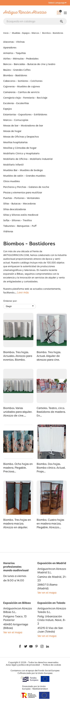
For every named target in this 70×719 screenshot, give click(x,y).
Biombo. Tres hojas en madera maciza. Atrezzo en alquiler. (17, 523)
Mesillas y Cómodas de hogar (19, 148)
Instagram (42, 646)
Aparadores (9, 47)
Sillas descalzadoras (14, 209)
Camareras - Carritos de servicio (21, 92)
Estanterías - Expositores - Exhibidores (25, 114)
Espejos (7, 108)
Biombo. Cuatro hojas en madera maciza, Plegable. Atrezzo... (50, 523)
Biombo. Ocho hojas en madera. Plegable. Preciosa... (18, 467)
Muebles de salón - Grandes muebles (24, 175)
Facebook (20, 646)
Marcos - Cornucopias (15, 120)
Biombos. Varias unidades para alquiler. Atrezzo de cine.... (17, 411)
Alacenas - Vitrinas (14, 41)
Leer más (23, 292)
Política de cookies (52, 664)
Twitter (25, 646)
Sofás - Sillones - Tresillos (17, 220)
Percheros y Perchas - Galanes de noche (26, 187)
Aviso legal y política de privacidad (23, 664)
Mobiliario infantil (13, 164)
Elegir (20, 306)
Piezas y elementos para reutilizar (22, 192)
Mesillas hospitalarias (15, 142)
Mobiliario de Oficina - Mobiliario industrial (28, 159)
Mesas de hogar (12, 131)
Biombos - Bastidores (15, 75)
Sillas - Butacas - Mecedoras (19, 203)
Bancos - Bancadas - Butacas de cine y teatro (29, 64)
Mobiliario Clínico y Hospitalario (21, 153)
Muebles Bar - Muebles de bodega (23, 170)
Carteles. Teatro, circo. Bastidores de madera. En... (51, 411)
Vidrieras (8, 231)
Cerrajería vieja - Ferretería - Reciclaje (25, 97)
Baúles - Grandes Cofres (16, 70)
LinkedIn (47, 646)
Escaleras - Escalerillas (16, 103)
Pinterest (36, 646)
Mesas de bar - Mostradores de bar (23, 125)
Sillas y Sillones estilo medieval (20, 214)
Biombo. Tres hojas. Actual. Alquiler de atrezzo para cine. (49, 355)
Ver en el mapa (46, 592)
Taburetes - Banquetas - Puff (19, 226)
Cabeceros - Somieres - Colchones (22, 81)
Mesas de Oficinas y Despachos (21, 136)
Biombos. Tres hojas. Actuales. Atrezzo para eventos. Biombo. (17, 355)
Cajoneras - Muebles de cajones (21, 86)
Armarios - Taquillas (14, 53)
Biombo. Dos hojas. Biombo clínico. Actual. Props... (51, 467)
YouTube (31, 646)
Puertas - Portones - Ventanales (21, 198)
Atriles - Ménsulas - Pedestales (20, 58)
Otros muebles (11, 181)
